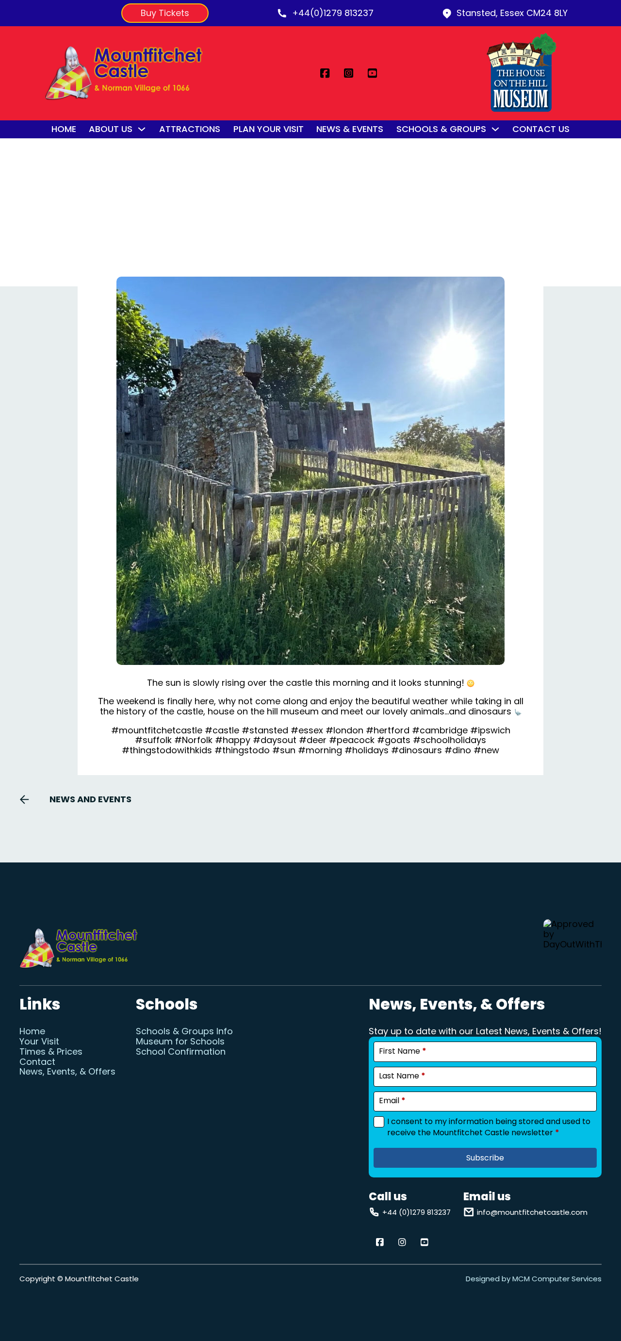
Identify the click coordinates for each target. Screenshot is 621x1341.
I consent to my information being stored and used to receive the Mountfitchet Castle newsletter (488, 1127)
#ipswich (490, 730)
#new (486, 750)
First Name (402, 1051)
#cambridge (440, 730)
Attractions (189, 129)
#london (344, 730)
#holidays (366, 750)
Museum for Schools (180, 1042)
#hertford (387, 730)
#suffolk (153, 740)
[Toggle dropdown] (141, 129)
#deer (313, 740)
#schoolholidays (449, 740)
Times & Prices (50, 1052)
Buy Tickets (165, 13)
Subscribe (485, 1157)
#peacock (352, 740)
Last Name (402, 1076)
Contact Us (541, 129)
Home (63, 129)
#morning (320, 750)
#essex (307, 730)
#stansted (265, 730)
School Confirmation (181, 1052)
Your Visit (39, 1042)
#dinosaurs (416, 750)
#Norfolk (193, 740)
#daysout (274, 740)
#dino (457, 750)
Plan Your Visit (268, 129)
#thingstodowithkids (167, 750)
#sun (283, 750)
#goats (393, 740)
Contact (37, 1062)
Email (392, 1100)
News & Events (349, 129)
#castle (222, 730)
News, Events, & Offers (67, 1072)
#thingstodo (242, 750)
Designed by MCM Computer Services (534, 1279)
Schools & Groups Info (184, 1031)
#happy (232, 740)
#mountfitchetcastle (156, 730)
